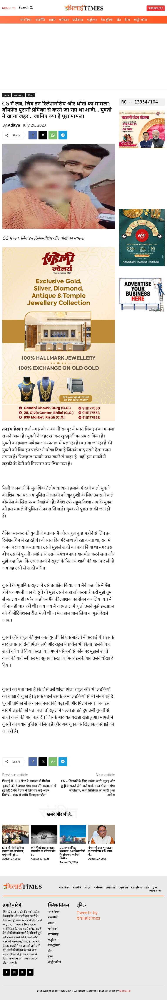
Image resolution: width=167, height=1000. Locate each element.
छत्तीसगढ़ (18, 95)
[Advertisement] (83, 56)
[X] (42, 135)
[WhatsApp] (52, 135)
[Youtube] (30, 972)
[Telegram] (62, 135)
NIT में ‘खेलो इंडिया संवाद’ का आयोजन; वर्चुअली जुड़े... (13, 851)
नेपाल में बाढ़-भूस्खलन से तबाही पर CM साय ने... (100, 851)
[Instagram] (14, 972)
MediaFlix (124, 990)
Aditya (14, 125)
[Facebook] (32, 135)
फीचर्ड (30, 95)
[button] (26, 7)
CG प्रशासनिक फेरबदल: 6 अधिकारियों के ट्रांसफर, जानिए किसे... (72, 853)
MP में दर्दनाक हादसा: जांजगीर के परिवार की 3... (43, 851)
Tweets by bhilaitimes (88, 915)
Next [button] (159, 236)
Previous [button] (124, 236)
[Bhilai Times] (84, 7)
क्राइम (7, 95)
